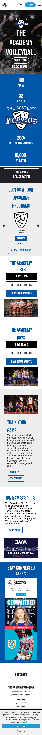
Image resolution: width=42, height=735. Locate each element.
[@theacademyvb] (10, 583)
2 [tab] (21, 243)
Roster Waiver (21, 706)
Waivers (21, 699)
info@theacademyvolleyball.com (21, 695)
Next (38, 226)
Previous (4, 226)
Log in (30, 5)
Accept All (21, 726)
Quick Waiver (21, 703)
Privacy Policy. (25, 722)
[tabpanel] (21, 225)
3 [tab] (23, 243)
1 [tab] (18, 243)
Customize (21, 731)
